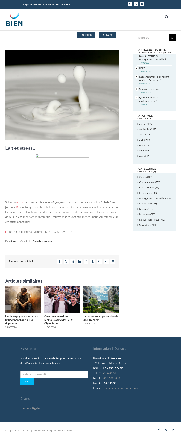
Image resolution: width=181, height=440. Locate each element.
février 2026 (145, 118)
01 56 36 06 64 (107, 373)
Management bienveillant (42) (155, 198)
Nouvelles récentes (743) (152, 219)
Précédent (87, 34)
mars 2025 (144, 155)
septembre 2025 (147, 129)
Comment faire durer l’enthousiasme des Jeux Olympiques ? (58, 320)
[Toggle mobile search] (166, 17)
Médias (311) (146, 208)
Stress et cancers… (149, 88)
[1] (17, 207)
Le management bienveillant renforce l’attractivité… (154, 78)
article (20, 202)
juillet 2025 (144, 140)
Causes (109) (145, 176)
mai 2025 (144, 145)
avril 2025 (144, 150)
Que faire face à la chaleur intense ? (148, 99)
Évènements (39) (148, 193)
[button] (8, 307)
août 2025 (144, 134)
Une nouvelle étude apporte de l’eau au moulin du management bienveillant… (155, 56)
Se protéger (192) (148, 225)
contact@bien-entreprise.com (120, 388)
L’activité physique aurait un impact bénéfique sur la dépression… (21, 320)
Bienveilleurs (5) (147, 171)
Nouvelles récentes (42, 240)
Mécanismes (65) (148, 203)
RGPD (142, 68)
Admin (12, 240)
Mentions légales (30, 408)
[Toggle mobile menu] (174, 17)
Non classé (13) (147, 214)
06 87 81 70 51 (111, 378)
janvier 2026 (145, 123)
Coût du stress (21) (149, 187)
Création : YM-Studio (67, 430)
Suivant (107, 34)
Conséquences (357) (149, 182)
